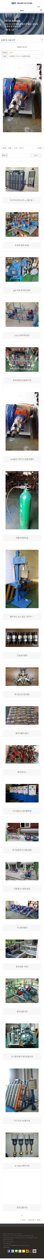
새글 (4, 148)
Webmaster (6, 1247)
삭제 (20, 148)
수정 (15, 148)
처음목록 (30, 1220)
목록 (39, 148)
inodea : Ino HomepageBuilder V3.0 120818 (27, 1225)
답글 (9, 148)
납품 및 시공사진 (22, 47)
